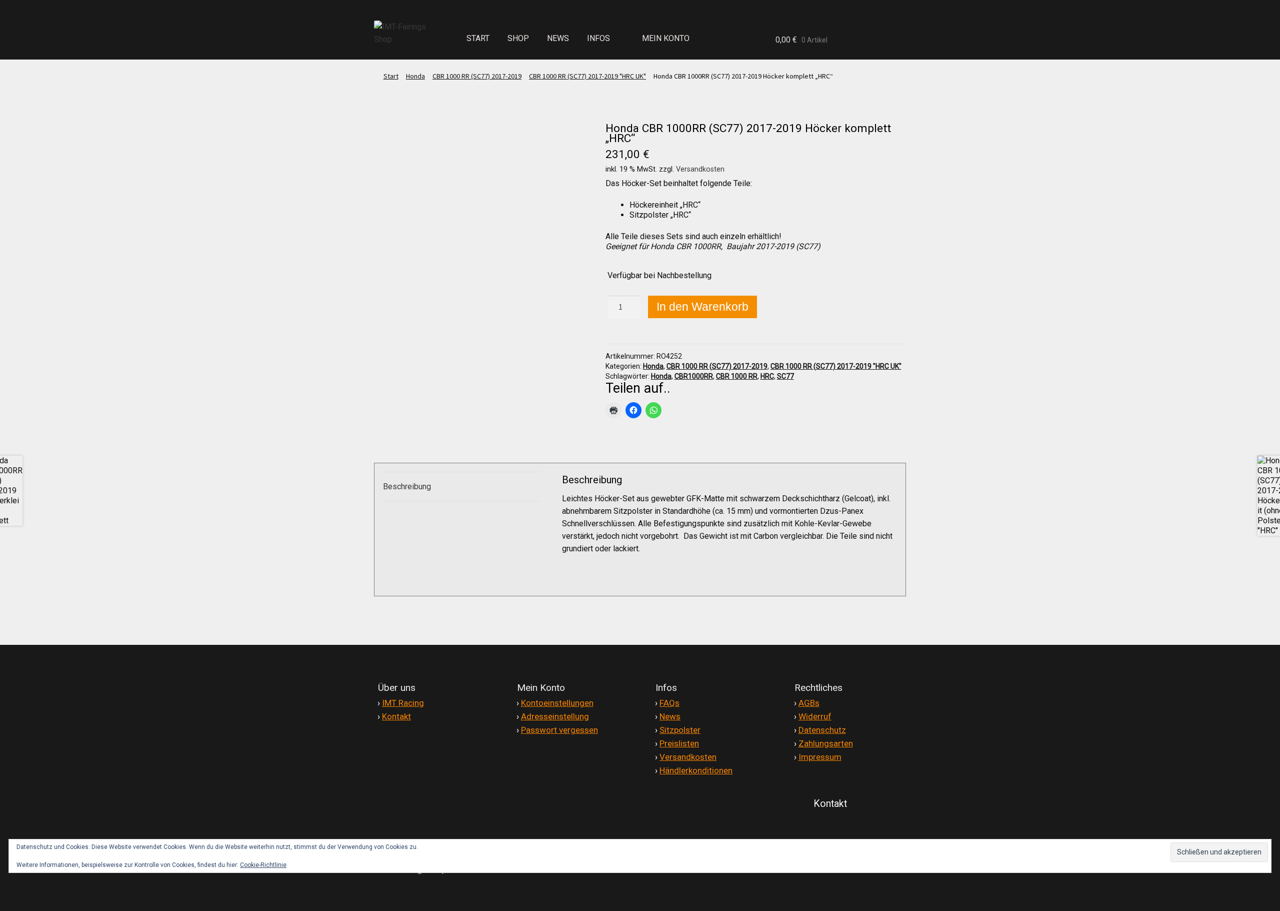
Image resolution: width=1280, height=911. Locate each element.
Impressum (820, 757)
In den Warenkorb (702, 306)
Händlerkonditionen (696, 770)
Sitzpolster (680, 730)
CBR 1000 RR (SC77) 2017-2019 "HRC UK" (587, 76)
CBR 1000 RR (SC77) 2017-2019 (477, 76)
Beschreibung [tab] (407, 486)
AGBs (809, 703)
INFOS (598, 38)
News (670, 716)
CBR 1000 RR (737, 376)
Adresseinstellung (555, 716)
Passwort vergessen (559, 730)
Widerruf (815, 716)
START (478, 38)
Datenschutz (822, 730)
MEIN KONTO (666, 38)
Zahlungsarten (825, 743)
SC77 (785, 376)
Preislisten (679, 743)
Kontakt (396, 716)
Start (391, 76)
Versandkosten (700, 169)
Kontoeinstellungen (557, 703)
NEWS (558, 38)
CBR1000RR (693, 376)
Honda (415, 76)
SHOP (518, 38)
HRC (767, 376)
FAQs (670, 703)
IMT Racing (403, 703)
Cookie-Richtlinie (263, 864)
